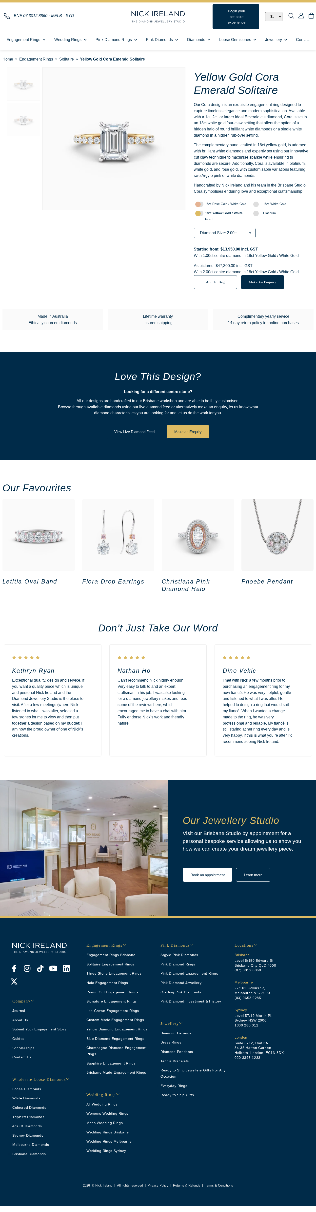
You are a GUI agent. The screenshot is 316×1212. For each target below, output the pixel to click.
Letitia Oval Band (29, 581)
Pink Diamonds (159, 40)
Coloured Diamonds (29, 1107)
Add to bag (215, 282)
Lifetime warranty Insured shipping (158, 319)
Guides (18, 1039)
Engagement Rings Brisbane (111, 955)
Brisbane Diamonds (29, 1154)
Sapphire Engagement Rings (111, 1063)
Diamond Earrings (175, 1033)
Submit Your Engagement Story (39, 1029)
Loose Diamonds (26, 1089)
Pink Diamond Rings (114, 40)
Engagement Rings (23, 40)
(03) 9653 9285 (248, 998)
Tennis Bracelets (174, 1061)
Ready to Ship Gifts (177, 1095)
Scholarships (23, 1048)
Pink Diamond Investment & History (190, 1001)
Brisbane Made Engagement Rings (116, 1072)
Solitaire (66, 59)
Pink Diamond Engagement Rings (189, 973)
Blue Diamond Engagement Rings (115, 1039)
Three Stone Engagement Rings (114, 973)
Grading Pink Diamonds (180, 992)
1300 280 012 (246, 1025)
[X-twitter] (14, 981)
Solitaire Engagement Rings (110, 964)
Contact (303, 40)
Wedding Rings (67, 40)
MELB (56, 16)
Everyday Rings (173, 1086)
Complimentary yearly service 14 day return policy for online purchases (263, 319)
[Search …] (291, 16)
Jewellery (273, 40)
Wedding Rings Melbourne (109, 1141)
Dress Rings (170, 1042)
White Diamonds (26, 1098)
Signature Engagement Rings (111, 1001)
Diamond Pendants (176, 1052)
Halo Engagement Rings (107, 983)
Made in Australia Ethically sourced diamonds (52, 319)
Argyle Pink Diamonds (179, 955)
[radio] (223, 204)
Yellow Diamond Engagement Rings (117, 1029)
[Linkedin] (66, 968)
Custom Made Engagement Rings (115, 1020)
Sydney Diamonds (27, 1135)
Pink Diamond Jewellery (180, 983)
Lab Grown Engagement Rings (112, 1011)
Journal (18, 1011)
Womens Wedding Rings (107, 1113)
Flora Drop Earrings (113, 581)
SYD (70, 16)
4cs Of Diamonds (27, 1126)
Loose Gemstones (235, 40)
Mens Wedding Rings (104, 1123)
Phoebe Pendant (267, 581)
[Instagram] (27, 968)
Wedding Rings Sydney (106, 1151)
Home (7, 59)
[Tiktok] (40, 968)
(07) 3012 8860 (248, 970)
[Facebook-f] (14, 968)
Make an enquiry (262, 282)
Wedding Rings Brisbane (107, 1132)
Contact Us (21, 1057)
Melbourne (244, 982)
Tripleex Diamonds (28, 1117)
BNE (30, 16)
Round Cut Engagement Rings (112, 992)
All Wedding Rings (102, 1104)
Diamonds (196, 40)
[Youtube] (53, 968)
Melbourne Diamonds (30, 1145)
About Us (20, 1020)
